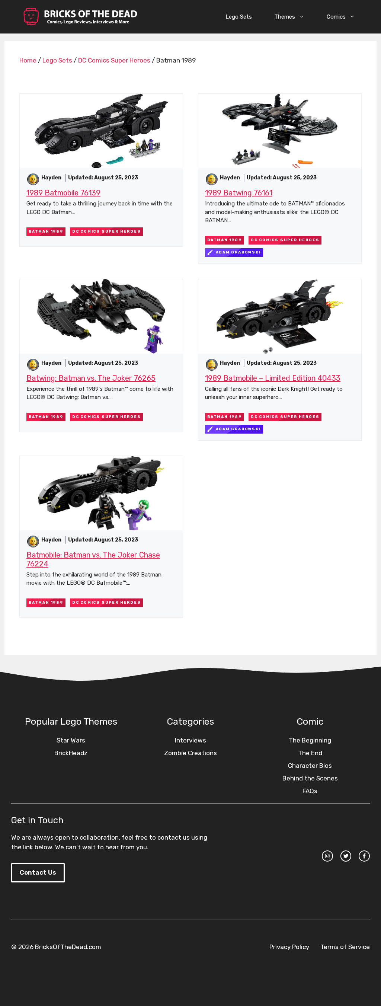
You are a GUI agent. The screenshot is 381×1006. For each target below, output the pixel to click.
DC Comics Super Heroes (114, 60)
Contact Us (38, 872)
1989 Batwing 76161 (238, 192)
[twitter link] (346, 856)
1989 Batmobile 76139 (63, 192)
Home (27, 60)
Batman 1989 (46, 231)
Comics (336, 16)
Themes (284, 16)
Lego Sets (238, 16)
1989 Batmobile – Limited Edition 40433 (272, 378)
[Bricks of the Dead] (80, 16)
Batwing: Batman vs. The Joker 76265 (91, 378)
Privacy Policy (289, 947)
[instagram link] (327, 856)
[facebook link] (364, 856)
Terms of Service (345, 947)
